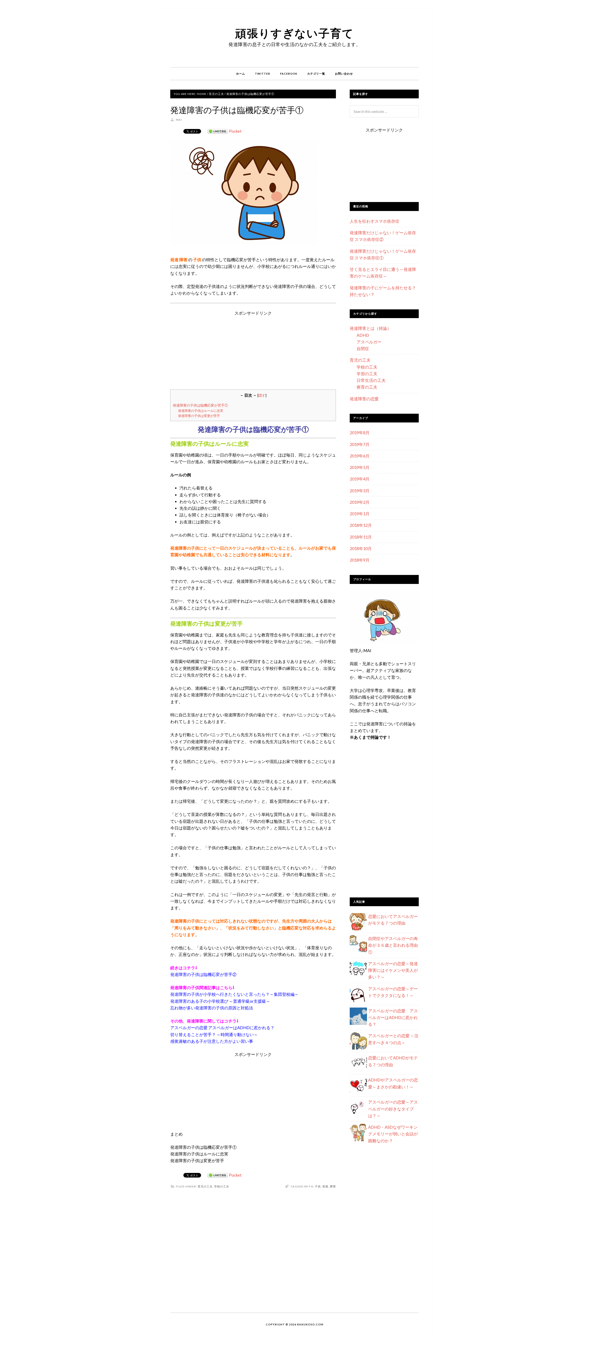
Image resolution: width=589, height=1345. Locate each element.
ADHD (363, 335)
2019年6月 (360, 455)
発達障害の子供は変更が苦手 (199, 416)
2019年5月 (360, 467)
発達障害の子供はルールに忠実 (200, 411)
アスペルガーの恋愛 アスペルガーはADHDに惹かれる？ (393, 1017)
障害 (333, 1186)
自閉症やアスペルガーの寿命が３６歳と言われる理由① (393, 945)
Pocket (235, 131)
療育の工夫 (367, 387)
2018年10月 (361, 548)
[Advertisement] (253, 349)
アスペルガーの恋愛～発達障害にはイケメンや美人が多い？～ (393, 970)
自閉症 (363, 348)
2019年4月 (360, 478)
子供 (318, 1186)
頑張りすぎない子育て (294, 33)
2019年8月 (360, 432)
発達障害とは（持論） (370, 328)
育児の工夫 (205, 1186)
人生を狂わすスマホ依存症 (374, 221)
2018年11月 (361, 536)
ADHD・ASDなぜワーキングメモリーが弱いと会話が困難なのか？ (393, 1134)
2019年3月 (360, 490)
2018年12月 (361, 525)
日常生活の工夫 (371, 380)
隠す (261, 395)
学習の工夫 (367, 373)
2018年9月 (360, 560)
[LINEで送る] (218, 131)
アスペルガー (369, 341)
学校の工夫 (221, 1186)
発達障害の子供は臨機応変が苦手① (200, 405)
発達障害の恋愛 (364, 398)
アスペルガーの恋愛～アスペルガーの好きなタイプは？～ (393, 1108)
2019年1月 (360, 513)
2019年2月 (360, 502)
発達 (325, 1186)
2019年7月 (360, 444)
